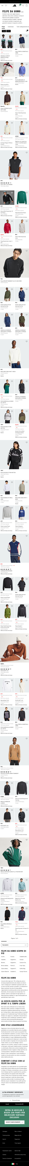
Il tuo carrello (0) (19, 1104)
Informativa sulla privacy (20, 1154)
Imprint (4, 1139)
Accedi (7, 1104)
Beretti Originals (3, 963)
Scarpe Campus (12, 957)
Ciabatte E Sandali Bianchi (13, 972)
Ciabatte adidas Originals (24, 957)
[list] (14, 27)
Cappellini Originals (13, 960)
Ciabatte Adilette (3, 960)
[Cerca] (23, 5)
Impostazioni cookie (7, 1150)
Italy (17, 1163)
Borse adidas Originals (4, 966)
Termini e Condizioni (7, 1158)
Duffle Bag (22, 968)
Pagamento (17, 1139)
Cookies (4, 1154)
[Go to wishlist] (6, 5)
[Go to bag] (26, 5)
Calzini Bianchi (5, 971)
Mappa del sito (18, 1135)
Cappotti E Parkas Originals (13, 969)
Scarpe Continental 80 (23, 960)
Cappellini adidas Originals (13, 963)
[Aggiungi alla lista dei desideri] (12, 36)
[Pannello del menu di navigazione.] (2, 5)
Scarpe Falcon (23, 971)
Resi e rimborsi (18, 1131)
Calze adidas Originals (4, 969)
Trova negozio (18, 1143)
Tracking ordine (6, 1135)
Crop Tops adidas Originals (22, 966)
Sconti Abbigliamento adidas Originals (5, 957)
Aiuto (4, 1143)
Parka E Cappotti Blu (13, 966)
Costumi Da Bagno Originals (23, 963)
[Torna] (14, 6)
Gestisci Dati (17, 1150)
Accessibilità (18, 1158)
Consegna (5, 1131)
